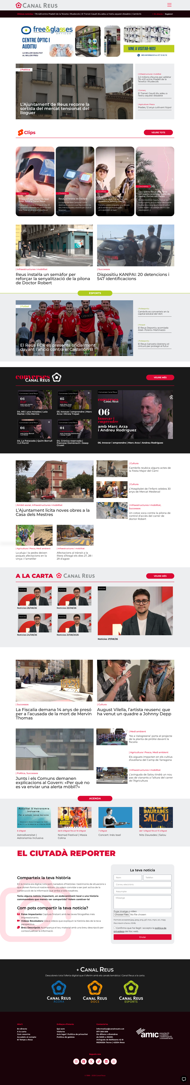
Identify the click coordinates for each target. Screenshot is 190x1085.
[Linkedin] (106, 1061)
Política (25, 69)
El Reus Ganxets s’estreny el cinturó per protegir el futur (153, 345)
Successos (104, 269)
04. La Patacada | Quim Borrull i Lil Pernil (34, 441)
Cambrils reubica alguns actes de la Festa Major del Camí (150, 469)
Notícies (22, 590)
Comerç (142, 90)
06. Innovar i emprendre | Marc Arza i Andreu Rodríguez (130, 442)
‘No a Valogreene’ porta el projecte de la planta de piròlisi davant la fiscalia (150, 739)
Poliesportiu (144, 309)
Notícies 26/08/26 (27, 608)
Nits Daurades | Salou (152, 835)
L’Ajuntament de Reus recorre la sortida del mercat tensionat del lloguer (54, 108)
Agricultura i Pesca (147, 104)
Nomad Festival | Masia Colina (72, 836)
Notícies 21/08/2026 (68, 635)
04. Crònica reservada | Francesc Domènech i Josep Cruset (72, 443)
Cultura (134, 463)
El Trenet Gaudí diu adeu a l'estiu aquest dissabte (69, 14)
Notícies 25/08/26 (66, 608)
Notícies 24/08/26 (27, 635)
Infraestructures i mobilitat (150, 74)
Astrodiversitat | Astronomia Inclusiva (30, 836)
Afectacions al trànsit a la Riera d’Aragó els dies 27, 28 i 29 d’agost (74, 555)
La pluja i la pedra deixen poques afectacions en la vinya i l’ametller (31, 555)
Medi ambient (43, 548)
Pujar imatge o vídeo (125, 911)
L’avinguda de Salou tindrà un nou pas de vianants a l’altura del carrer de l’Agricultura (151, 777)
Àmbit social (24, 505)
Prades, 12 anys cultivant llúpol (154, 107)
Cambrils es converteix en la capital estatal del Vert (121, 14)
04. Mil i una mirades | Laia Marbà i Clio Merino (32, 412)
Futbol (25, 306)
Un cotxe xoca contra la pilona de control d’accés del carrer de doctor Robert (150, 516)
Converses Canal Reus (28, 393)
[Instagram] (76, 1061)
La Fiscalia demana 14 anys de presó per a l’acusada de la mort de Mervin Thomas (54, 714)
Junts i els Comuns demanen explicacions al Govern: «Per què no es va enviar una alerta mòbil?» (53, 782)
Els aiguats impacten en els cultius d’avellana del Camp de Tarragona (150, 758)
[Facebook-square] (84, 1061)
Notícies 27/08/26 (108, 639)
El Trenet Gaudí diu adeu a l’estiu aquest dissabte (152, 94)
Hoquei (142, 325)
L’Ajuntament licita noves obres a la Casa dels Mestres (53, 512)
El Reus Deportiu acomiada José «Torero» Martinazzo (153, 328)
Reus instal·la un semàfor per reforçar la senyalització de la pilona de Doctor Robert (53, 278)
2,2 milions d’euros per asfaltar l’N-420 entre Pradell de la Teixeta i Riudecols (154, 79)
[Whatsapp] (114, 1061)
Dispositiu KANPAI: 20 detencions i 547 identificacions (133, 276)
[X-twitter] (91, 1061)
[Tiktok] (99, 1061)
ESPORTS (95, 293)
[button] (17, 179)
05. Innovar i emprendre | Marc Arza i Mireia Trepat (74, 412)
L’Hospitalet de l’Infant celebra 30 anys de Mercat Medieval (150, 490)
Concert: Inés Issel (109, 835)
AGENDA (95, 798)
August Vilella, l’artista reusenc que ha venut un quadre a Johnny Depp (134, 711)
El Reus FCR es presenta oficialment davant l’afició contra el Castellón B (57, 347)
